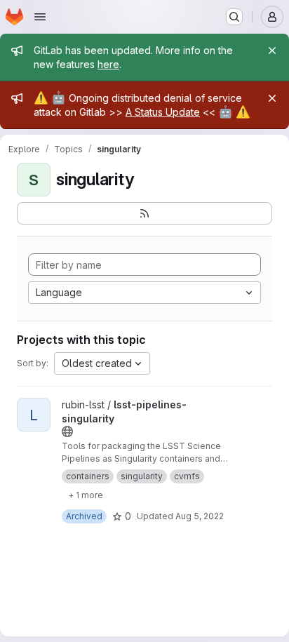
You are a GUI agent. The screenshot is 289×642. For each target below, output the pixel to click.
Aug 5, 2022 (199, 516)
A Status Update (163, 112)
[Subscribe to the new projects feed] (144, 213)
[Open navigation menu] (40, 17)
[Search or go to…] (234, 16)
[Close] (272, 50)
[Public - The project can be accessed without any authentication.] (67, 431)
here (108, 64)
